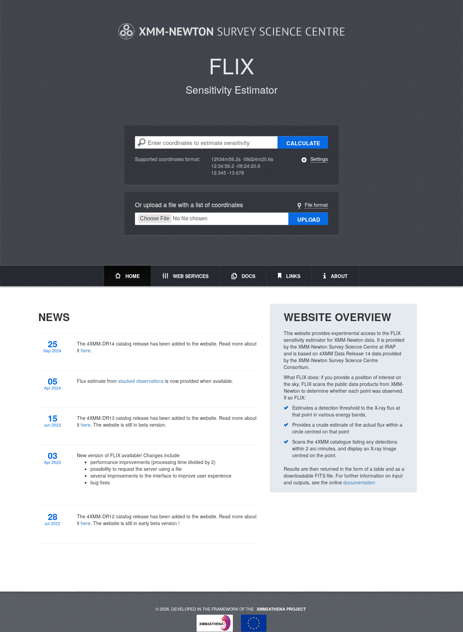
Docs (247, 276)
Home (132, 276)
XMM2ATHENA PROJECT (281, 609)
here (85, 350)
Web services (190, 276)
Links (292, 276)
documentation (359, 482)
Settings (319, 158)
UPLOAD (308, 219)
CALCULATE (303, 143)
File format (316, 204)
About (338, 276)
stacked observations (141, 380)
